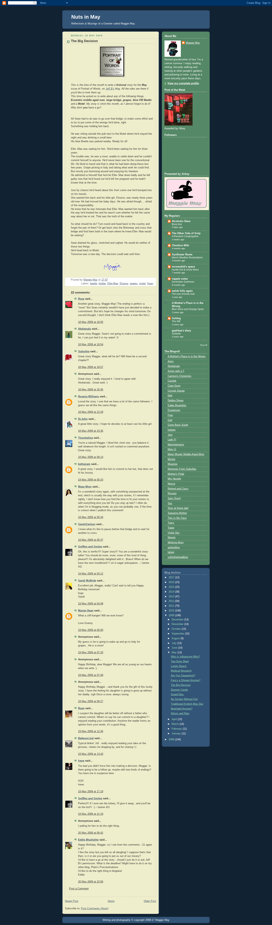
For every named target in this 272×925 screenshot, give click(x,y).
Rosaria (172, 493)
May (174, 652)
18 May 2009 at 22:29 (90, 412)
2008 (172, 739)
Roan (81, 708)
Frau (170, 415)
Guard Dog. (177, 694)
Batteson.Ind (86, 738)
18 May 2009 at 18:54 (90, 344)
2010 (172, 610)
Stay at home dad (178, 508)
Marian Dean (85, 610)
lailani (171, 552)
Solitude (176, 333)
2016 (172, 582)
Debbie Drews (176, 400)
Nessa (171, 483)
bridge (102, 283)
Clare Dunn (174, 385)
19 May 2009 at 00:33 (90, 479)
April (175, 719)
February (177, 728)
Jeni (170, 435)
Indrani (171, 430)
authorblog (174, 547)
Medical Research (181, 670)
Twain (171, 527)
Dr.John (83, 419)
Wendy (172, 537)
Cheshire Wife (180, 245)
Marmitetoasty (176, 444)
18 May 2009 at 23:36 (90, 431)
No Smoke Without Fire (184, 699)
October (177, 629)
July (174, 643)
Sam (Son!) (174, 498)
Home (111, 901)
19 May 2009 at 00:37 (90, 540)
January (177, 733)
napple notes (180, 278)
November (178, 624)
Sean (150, 283)
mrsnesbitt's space (183, 266)
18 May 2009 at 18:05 (90, 322)
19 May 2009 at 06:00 (90, 630)
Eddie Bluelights (88, 839)
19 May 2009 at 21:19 (90, 814)
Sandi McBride (87, 580)
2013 (172, 596)
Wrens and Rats (180, 713)
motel (142, 283)
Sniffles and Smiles (90, 546)
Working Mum (176, 542)
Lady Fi (172, 439)
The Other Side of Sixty (186, 233)
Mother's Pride (176, 474)
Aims (171, 361)
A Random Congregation (185, 236)
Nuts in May (85, 17)
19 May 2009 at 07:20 (90, 652)
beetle (93, 283)
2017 (172, 577)
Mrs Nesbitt (174, 478)
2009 (172, 615)
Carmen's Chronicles (179, 376)
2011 (172, 605)
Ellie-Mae (112, 283)
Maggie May (193, 43)
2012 (172, 601)
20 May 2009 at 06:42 (90, 832)
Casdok (172, 380)
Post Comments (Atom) (94, 908)
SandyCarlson (86, 524)
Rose (81, 298)
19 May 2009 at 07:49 (90, 675)
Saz (170, 503)
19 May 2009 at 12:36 (90, 731)
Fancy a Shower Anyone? (185, 680)
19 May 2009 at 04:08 (90, 603)
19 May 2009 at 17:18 (90, 791)
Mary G (172, 449)
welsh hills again (182, 291)
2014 (172, 591)
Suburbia (83, 351)
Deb (170, 395)
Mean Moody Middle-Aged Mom (186, 454)
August (176, 638)
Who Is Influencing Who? (185, 656)
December (178, 619)
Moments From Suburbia (182, 469)
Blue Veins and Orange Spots (188, 309)
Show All (203, 345)
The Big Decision (181, 685)
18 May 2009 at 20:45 (90, 389)
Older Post (150, 901)
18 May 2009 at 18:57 (90, 367)
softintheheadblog (178, 557)
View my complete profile (183, 83)
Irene (81, 760)
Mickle (171, 459)
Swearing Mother (177, 513)
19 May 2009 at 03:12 (90, 573)
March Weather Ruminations (187, 257)
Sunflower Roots (182, 254)
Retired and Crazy (178, 488)
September (178, 633)
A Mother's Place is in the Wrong (186, 356)
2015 (172, 587)
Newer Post (71, 901)
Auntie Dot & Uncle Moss (185, 269)
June (175, 647)
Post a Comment (79, 888)
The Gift (176, 321)
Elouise (124, 283)
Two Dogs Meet (180, 661)
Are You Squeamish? (183, 675)
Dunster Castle (179, 689)
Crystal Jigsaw (176, 390)
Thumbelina (85, 437)
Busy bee (177, 224)
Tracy (171, 522)
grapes (134, 283)
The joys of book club (183, 294)
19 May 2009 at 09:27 (90, 701)
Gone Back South (178, 425)
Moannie (172, 464)
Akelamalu (84, 328)
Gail (170, 420)
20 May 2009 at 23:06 (90, 881)
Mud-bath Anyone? (181, 708)
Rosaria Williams (88, 396)
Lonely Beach (179, 666)
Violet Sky (174, 532)
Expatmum (174, 410)
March (176, 724)
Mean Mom (85, 486)
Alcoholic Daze (181, 221)
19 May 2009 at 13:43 (90, 754)
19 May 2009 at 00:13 (90, 457)
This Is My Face (177, 518)
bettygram (84, 464)
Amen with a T (176, 371)
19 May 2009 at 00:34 (90, 517)
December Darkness (183, 281)
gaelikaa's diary (181, 330)
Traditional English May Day (187, 704)
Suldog (176, 318)
